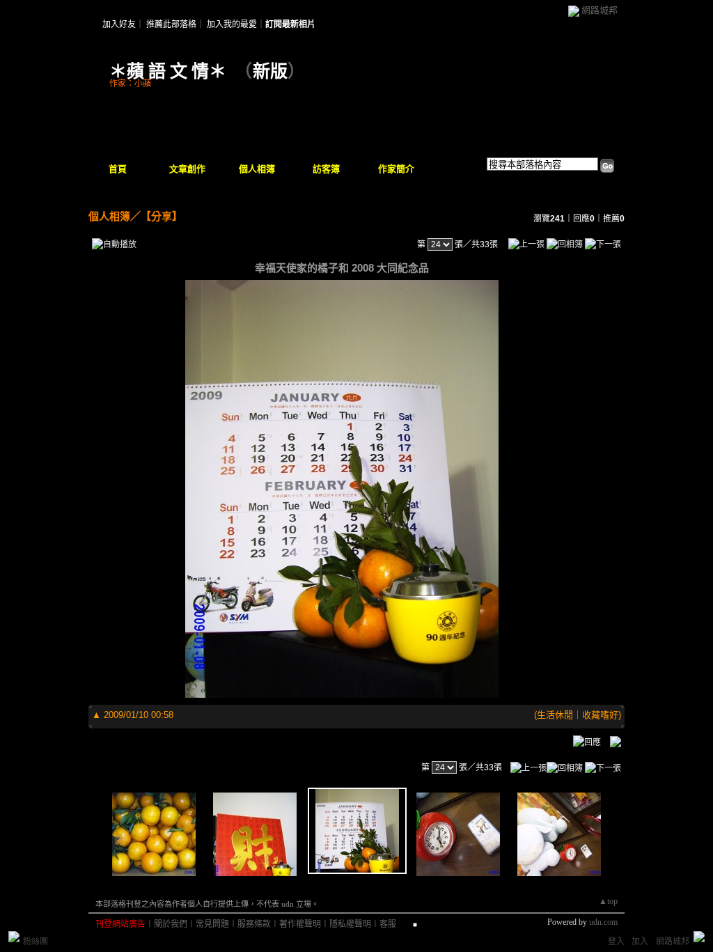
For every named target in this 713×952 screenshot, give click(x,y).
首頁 (118, 169)
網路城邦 (599, 10)
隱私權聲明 (350, 924)
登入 (616, 941)
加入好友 (119, 24)
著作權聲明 (300, 924)
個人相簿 (257, 169)
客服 (387, 924)
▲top (608, 901)
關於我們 (170, 924)
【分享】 (161, 216)
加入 (640, 941)
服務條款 (254, 924)
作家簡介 (396, 169)
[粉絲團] (13, 936)
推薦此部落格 (171, 24)
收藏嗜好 (600, 715)
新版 (270, 71)
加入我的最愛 (232, 24)
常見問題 (212, 924)
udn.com (603, 922)
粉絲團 (35, 941)
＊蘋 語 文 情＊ (167, 71)
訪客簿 (326, 169)
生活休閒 (555, 715)
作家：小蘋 (130, 83)
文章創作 (187, 169)
